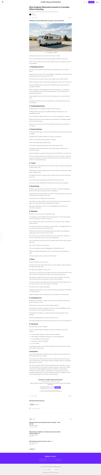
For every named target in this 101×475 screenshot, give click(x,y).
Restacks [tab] (37, 404)
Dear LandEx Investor (33, 425)
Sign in (97, 2)
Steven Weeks (49, 52)
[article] (50, 425)
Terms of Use (56, 390)
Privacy (48, 466)
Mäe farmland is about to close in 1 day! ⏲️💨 (41, 441)
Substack (44, 472)
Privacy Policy (59, 391)
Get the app (56, 469)
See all (31, 449)
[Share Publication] (86, 2)
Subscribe (91, 2)
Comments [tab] (32, 404)
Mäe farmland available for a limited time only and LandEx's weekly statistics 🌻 (45, 432)
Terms (52, 466)
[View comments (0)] (33, 18)
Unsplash (55, 52)
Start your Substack (47, 469)
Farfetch (49, 248)
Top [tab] (30, 419)
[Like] (30, 18)
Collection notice (57, 466)
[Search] (84, 2)
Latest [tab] (33, 419)
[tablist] (34, 404)
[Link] (28, 21)
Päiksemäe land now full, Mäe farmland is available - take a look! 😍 (44, 423)
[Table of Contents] (1, 237)
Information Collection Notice (50, 391)
